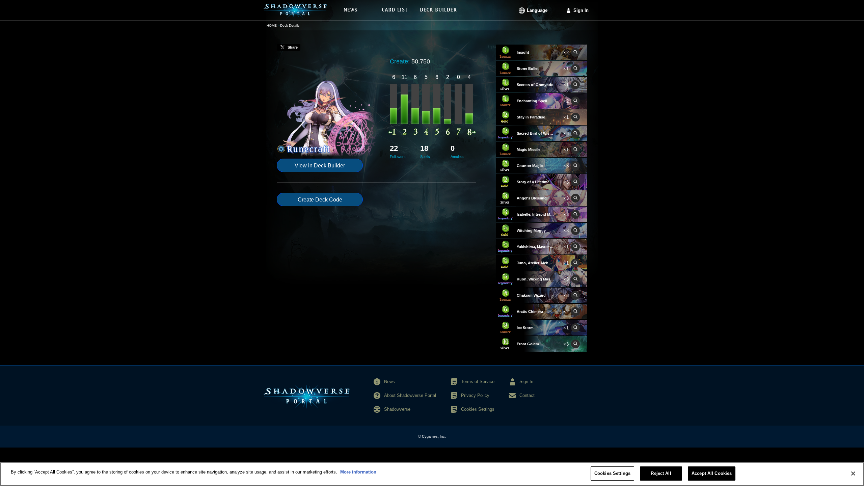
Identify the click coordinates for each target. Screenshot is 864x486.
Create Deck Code (320, 199)
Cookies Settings (612, 473)
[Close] (853, 473)
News (389, 381)
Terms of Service (477, 381)
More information (358, 472)
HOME (272, 25)
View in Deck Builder (320, 165)
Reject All (661, 473)
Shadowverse (397, 409)
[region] (432, 474)
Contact (527, 395)
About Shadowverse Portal (410, 395)
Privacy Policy (475, 395)
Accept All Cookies (712, 473)
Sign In (581, 10)
